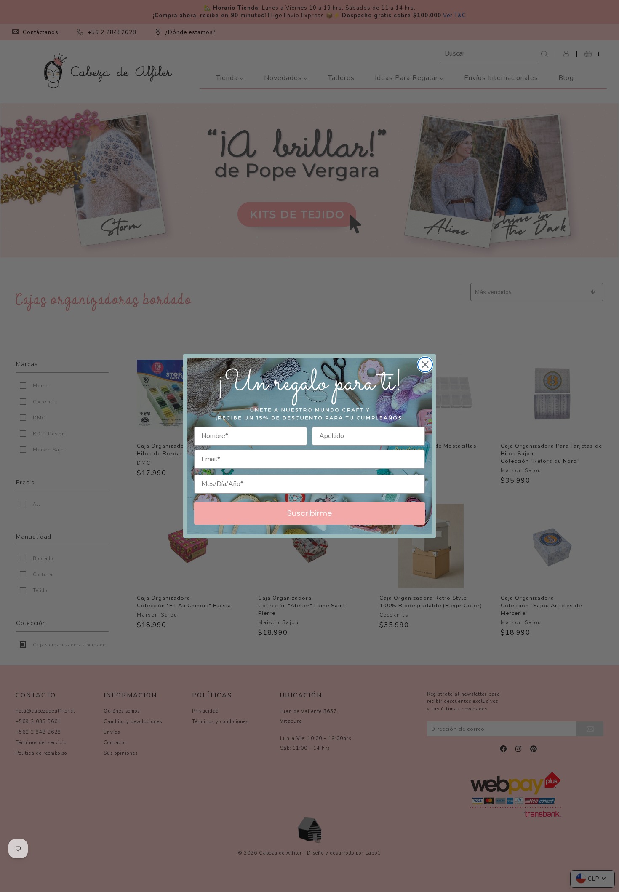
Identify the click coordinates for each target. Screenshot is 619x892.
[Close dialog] (425, 364)
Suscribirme (309, 513)
